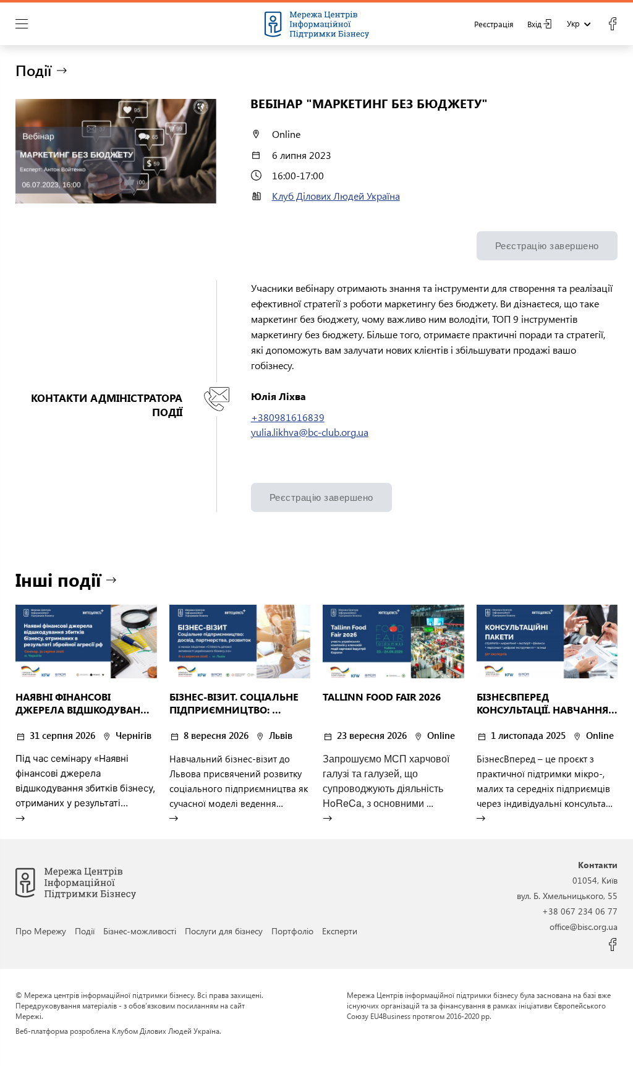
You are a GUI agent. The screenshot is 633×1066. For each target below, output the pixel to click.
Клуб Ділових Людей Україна (336, 195)
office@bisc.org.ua (584, 926)
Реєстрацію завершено (547, 246)
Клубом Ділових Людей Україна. (166, 1031)
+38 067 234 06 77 (580, 911)
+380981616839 (288, 417)
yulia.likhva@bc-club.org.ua (309, 431)
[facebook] (612, 24)
